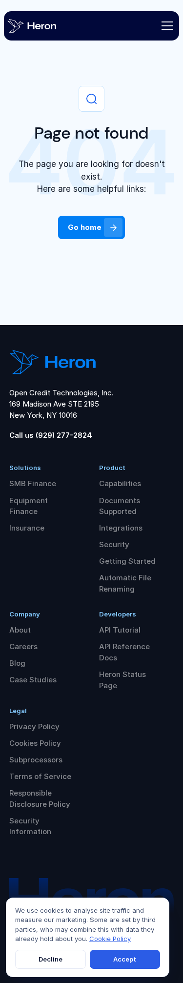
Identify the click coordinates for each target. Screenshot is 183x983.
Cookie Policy (110, 938)
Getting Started (127, 561)
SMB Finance (32, 483)
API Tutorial (120, 630)
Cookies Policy (35, 743)
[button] (165, 26)
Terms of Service (40, 776)
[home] (40, 26)
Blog (17, 663)
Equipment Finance (28, 506)
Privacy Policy (34, 726)
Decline (50, 959)
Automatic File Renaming (125, 583)
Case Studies (33, 679)
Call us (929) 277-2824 (50, 435)
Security (114, 544)
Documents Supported (119, 506)
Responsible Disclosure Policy (39, 798)
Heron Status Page (122, 680)
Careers (23, 646)
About (20, 630)
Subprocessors (35, 759)
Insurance (26, 527)
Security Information (30, 826)
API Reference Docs (124, 652)
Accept (124, 959)
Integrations (120, 527)
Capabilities (120, 483)
